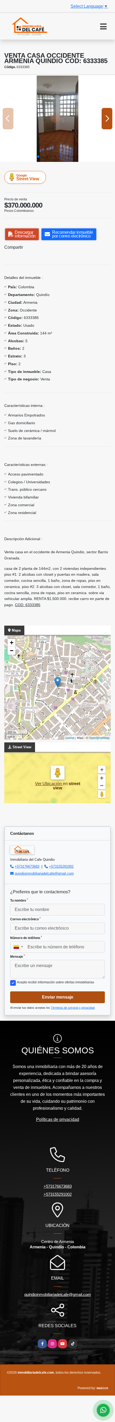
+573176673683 (27, 866)
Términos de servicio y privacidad (73, 1007)
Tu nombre (19, 900)
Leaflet (70, 737)
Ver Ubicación (49, 783)
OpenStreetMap (99, 737)
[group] (57, 119)
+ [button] (11, 642)
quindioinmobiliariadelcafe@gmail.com (44, 873)
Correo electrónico (25, 919)
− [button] (11, 650)
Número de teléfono (26, 938)
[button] (38, 156)
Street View (27, 177)
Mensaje (17, 956)
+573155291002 (61, 866)
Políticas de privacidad (57, 1119)
